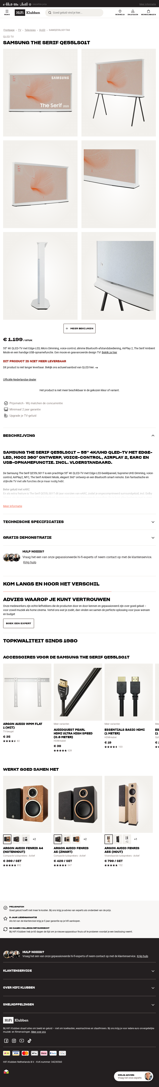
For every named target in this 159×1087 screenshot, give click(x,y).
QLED (42, 30)
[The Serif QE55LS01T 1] (40, 92)
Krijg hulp (29, 562)
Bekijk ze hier (109, 352)
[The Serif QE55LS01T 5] (40, 276)
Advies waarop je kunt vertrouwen (56, 599)
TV (19, 30)
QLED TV (8, 36)
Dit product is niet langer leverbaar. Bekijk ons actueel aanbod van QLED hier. (48, 367)
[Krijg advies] (148, 1076)
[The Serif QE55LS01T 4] (118, 184)
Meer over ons (38, 1018)
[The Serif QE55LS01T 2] (118, 92)
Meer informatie (147, 3)
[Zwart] (16, 825)
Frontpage (9, 30)
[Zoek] (50, 12)
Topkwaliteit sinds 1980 (40, 615)
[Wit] (25, 825)
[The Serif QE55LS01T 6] (118, 276)
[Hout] (7, 825)
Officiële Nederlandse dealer (19, 379)
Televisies (30, 30)
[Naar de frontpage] (27, 12)
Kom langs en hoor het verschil (51, 584)
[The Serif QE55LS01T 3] (40, 184)
